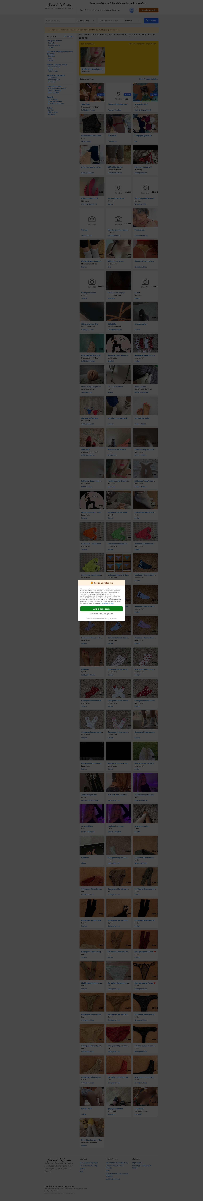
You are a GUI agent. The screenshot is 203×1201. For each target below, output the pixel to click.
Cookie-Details (91, 618)
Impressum (113, 618)
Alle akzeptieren (101, 608)
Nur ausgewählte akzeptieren (101, 614)
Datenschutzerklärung (107, 603)
